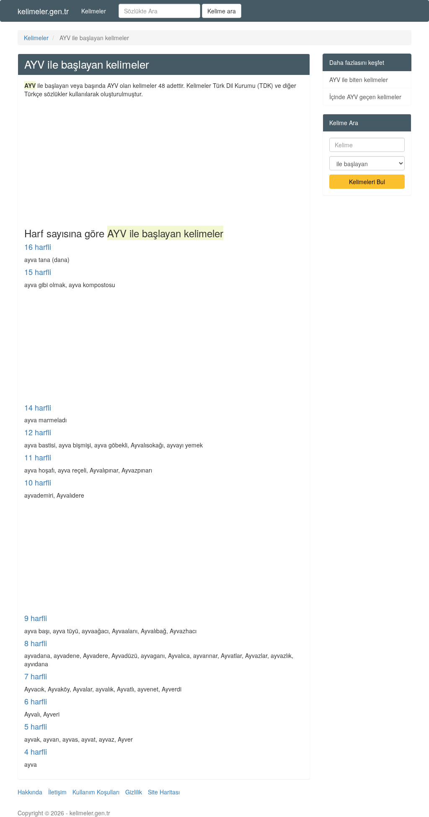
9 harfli (35, 617)
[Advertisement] (163, 160)
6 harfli (35, 701)
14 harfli (37, 407)
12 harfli (37, 431)
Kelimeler (93, 11)
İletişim (57, 792)
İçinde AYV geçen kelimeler (365, 96)
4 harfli (35, 751)
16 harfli (37, 246)
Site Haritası (164, 792)
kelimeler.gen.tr (43, 10)
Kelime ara (221, 11)
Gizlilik (133, 792)
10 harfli (37, 482)
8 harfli (35, 642)
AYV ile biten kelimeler (358, 79)
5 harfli (35, 726)
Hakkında (30, 792)
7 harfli (35, 676)
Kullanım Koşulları (95, 792)
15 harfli (37, 271)
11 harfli (37, 457)
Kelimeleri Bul (367, 181)
